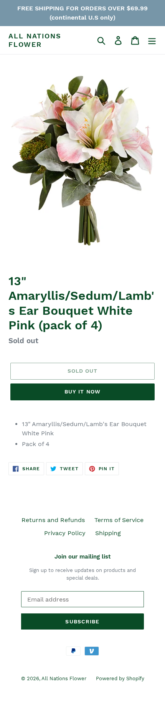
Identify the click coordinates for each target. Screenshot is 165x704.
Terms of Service (119, 520)
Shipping (108, 533)
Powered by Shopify (120, 678)
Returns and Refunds (53, 520)
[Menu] (152, 40)
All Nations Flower (34, 40)
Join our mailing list (82, 556)
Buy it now (82, 391)
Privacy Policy (65, 533)
